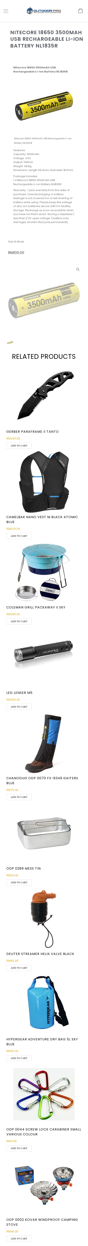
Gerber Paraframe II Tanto (32, 431)
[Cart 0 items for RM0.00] (78, 11)
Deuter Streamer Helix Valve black (40, 953)
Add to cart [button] (19, 445)
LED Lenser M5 (19, 692)
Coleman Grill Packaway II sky (35, 607)
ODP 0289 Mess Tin (23, 868)
